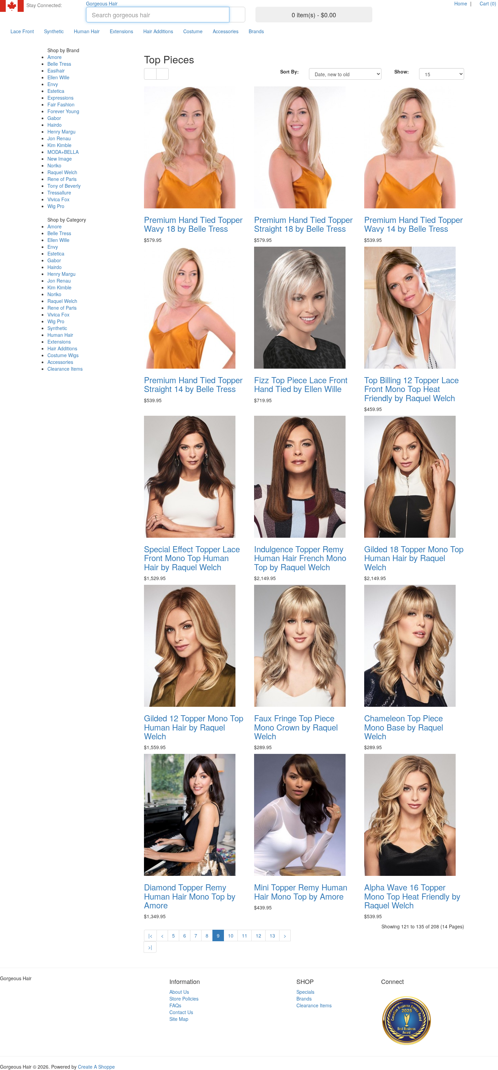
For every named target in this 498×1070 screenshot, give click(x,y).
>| (150, 947)
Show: (401, 71)
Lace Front (22, 31)
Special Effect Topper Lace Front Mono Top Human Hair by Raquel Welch (192, 558)
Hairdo (54, 124)
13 (272, 935)
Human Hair (87, 31)
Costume (193, 31)
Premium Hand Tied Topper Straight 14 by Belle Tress (193, 384)
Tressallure (59, 192)
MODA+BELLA (63, 151)
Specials (305, 991)
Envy (52, 84)
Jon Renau (59, 138)
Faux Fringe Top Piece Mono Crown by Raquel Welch (296, 727)
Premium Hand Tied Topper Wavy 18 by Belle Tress (193, 223)
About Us (179, 991)
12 (258, 935)
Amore (54, 57)
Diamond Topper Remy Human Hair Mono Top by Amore (189, 896)
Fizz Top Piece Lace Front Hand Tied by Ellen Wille (301, 384)
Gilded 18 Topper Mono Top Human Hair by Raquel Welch (413, 558)
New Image (59, 158)
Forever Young (63, 111)
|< (150, 935)
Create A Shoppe (96, 1066)
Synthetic (54, 31)
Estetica (55, 90)
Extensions (121, 31)
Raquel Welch (62, 172)
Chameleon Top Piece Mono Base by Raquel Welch (403, 727)
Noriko (54, 165)
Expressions (60, 97)
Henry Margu (61, 131)
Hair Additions (158, 31)
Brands (256, 31)
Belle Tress (59, 63)
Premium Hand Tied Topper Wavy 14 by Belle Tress (413, 223)
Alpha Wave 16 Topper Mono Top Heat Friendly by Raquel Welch (412, 896)
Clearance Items (65, 368)
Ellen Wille (58, 77)
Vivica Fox (58, 199)
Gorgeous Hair (102, 3)
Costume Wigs (63, 355)
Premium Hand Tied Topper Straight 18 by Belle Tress (303, 223)
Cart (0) (487, 3)
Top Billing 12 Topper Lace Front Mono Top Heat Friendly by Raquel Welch (411, 389)
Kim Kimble (59, 145)
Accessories (225, 31)
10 (230, 935)
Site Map (178, 1018)
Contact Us (181, 1012)
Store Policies (184, 998)
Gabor (54, 118)
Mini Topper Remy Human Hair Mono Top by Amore (300, 891)
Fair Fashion (61, 104)
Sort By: (289, 71)
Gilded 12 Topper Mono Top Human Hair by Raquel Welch (193, 727)
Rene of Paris (62, 179)
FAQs (175, 1005)
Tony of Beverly (64, 185)
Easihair (56, 70)
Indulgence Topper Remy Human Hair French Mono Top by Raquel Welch (300, 558)
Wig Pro (55, 206)
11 (244, 935)
